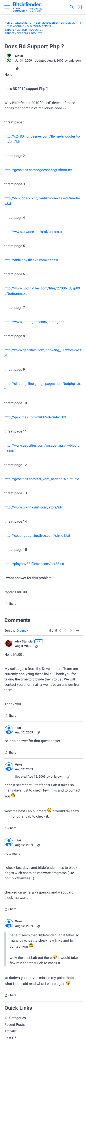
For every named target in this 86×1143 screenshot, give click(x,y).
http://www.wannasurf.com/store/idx (33, 507)
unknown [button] (75, 60)
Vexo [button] (18, 764)
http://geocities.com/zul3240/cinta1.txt (35, 417)
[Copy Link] (17, 68)
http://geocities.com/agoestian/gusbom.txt (38, 170)
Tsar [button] (18, 727)
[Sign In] (80, 7)
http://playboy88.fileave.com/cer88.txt (34, 564)
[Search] (72, 7)
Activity (10, 1031)
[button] (8, 57)
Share (10, 604)
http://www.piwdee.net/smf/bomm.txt (34, 232)
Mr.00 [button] (19, 56)
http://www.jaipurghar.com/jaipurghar (34, 322)
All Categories (15, 1018)
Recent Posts (14, 1024)
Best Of (10, 1038)
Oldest (21, 631)
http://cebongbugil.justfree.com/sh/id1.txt (37, 535)
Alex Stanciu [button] (24, 641)
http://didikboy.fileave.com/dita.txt (31, 260)
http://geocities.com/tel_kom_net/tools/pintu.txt (41, 479)
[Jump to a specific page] (78, 630)
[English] (27, 7)
